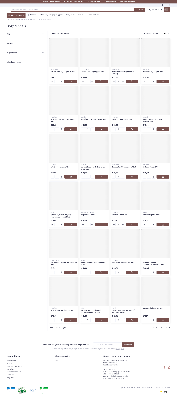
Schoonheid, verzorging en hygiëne (19, 26)
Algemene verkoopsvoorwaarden (130, 388)
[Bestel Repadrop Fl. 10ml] (101, 224)
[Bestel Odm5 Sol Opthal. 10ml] (163, 224)
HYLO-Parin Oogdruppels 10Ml (123, 262)
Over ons (10, 363)
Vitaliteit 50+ (19, 48)
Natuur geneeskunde (19, 53)
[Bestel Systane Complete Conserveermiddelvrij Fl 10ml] (163, 272)
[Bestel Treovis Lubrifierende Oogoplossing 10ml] (70, 272)
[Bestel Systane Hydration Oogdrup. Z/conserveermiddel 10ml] (70, 224)
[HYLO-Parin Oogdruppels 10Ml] (125, 243)
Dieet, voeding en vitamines (19, 34)
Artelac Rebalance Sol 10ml (153, 308)
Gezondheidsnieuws (14, 372)
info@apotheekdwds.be (121, 372)
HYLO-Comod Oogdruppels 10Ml (62, 310)
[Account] (162, 10)
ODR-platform (166, 388)
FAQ (56, 360)
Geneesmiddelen (19, 70)
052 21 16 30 (114, 369)
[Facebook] (164, 367)
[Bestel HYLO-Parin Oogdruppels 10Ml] (132, 272)
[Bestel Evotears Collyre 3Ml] (132, 224)
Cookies (157, 388)
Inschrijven (128, 345)
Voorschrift (11, 375)
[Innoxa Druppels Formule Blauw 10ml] (94, 243)
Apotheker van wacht (14, 366)
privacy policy (119, 349)
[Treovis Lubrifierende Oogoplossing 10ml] (63, 243)
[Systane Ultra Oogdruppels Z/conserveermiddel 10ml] (94, 291)
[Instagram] (168, 367)
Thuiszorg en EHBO (19, 59)
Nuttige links (11, 360)
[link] (153, 327)
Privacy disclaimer (147, 388)
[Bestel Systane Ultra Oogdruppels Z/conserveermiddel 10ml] (101, 320)
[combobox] (73, 10)
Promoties (12, 20)
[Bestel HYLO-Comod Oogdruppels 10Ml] (70, 320)
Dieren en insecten (19, 64)
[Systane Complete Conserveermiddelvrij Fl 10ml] (155, 243)
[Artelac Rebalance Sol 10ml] (155, 291)
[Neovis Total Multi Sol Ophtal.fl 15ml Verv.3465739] (125, 291)
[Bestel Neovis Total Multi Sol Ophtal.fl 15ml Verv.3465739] (132, 320)
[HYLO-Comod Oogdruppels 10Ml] (63, 291)
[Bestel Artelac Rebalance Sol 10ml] (163, 320)
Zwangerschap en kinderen (19, 41)
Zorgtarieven (11, 378)
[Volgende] (169, 327)
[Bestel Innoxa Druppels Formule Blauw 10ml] (101, 272)
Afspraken (10, 369)
